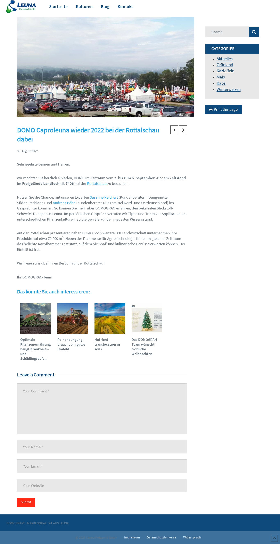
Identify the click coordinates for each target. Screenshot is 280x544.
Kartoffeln (225, 71)
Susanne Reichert (104, 197)
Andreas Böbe (64, 202)
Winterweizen (229, 89)
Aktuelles (225, 58)
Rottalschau (97, 183)
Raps (221, 83)
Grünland (225, 64)
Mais (221, 77)
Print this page (225, 109)
